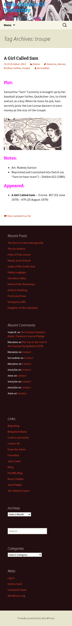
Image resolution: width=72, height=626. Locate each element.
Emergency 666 (16, 302)
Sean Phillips (15, 485)
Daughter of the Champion (23, 307)
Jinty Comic (14, 461)
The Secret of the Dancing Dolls (26, 242)
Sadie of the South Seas (21, 266)
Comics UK (14, 443)
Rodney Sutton (12, 68)
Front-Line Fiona (17, 296)
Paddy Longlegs (17, 272)
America (51, 64)
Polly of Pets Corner (19, 254)
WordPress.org (16, 595)
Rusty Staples (16, 479)
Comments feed (17, 590)
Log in (11, 578)
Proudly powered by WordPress (36, 618)
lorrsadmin (43, 68)
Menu (7, 25)
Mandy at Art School (19, 260)
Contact (26, 352)
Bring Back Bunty (17, 431)
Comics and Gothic (18, 437)
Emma (36, 64)
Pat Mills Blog (15, 473)
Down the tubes (17, 449)
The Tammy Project (19, 490)
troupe (26, 68)
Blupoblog (13, 425)
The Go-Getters (17, 248)
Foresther (13, 455)
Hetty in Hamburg (17, 290)
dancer (61, 64)
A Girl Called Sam (21, 58)
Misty (11, 467)
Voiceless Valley (17, 278)
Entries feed (15, 584)
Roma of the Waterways (21, 284)
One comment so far (19, 216)
